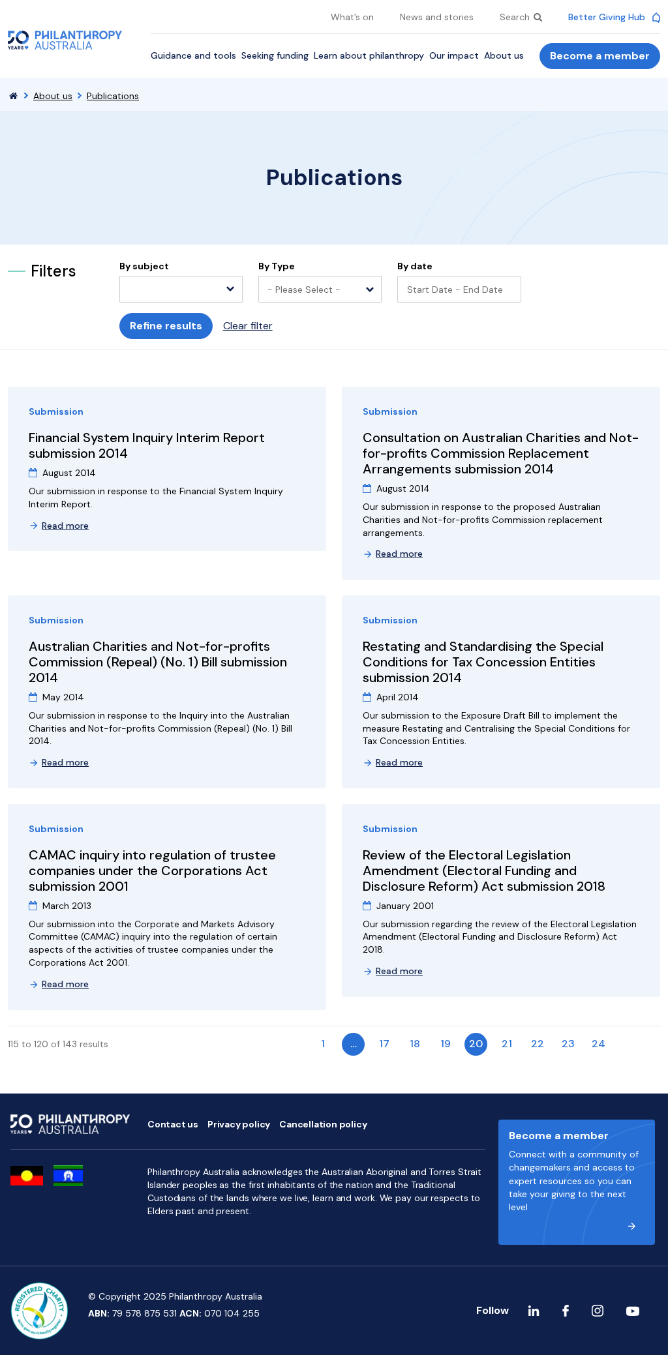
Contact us (172, 1124)
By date (415, 266)
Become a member (600, 56)
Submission (56, 411)
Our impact (454, 55)
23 (568, 1043)
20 (476, 1043)
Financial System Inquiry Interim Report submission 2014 (147, 445)
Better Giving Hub (608, 17)
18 (415, 1043)
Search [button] (516, 17)
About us (504, 55)
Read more (65, 525)
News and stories (437, 17)
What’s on (352, 17)
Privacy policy (238, 1124)
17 (384, 1043)
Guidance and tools (193, 55)
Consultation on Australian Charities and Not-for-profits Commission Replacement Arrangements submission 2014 (501, 453)
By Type (276, 266)
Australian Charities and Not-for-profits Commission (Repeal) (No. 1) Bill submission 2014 (158, 662)
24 (598, 1043)
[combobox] (181, 289)
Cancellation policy (323, 1124)
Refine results (166, 326)
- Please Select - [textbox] (304, 289)
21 (507, 1043)
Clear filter (248, 326)
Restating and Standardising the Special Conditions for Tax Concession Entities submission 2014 (483, 662)
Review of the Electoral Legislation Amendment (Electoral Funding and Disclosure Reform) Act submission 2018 (484, 870)
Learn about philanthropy (369, 55)
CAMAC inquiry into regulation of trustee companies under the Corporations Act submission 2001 (152, 870)
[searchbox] (130, 290)
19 (445, 1043)
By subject (144, 266)
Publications (113, 96)
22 (537, 1043)
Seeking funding (275, 55)
